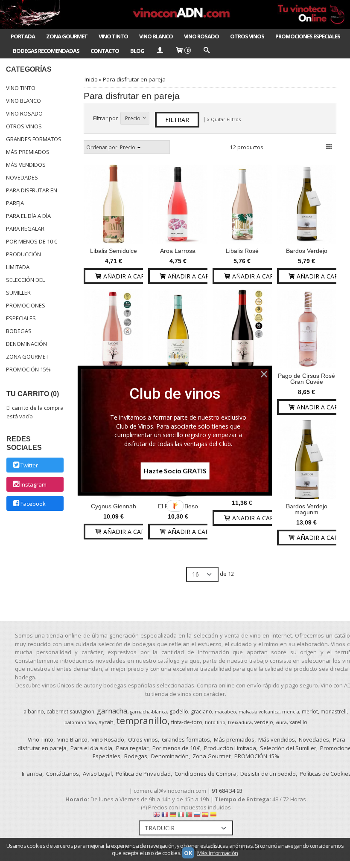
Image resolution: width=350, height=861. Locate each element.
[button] (175, 393)
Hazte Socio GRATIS (175, 471)
